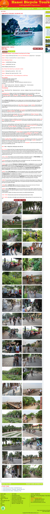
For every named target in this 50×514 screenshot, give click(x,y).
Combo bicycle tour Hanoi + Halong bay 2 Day (12, 490)
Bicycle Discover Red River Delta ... (18, 502)
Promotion (2, 504)
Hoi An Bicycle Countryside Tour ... (18, 500)
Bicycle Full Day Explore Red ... (17, 499)
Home (3, 8)
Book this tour (37, 48)
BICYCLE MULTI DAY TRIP (28, 8)
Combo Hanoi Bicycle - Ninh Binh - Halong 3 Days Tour (14, 489)
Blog (47, 8)
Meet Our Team (11, 51)
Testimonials (3, 497)
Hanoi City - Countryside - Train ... (18, 503)
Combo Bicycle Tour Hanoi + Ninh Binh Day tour (12, 487)
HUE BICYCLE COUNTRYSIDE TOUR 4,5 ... (19, 498)
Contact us (3, 505)
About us (48, 0)
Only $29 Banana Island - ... (16, 495)
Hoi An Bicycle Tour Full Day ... (17, 497)
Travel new (40, 8)
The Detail (5, 51)
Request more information (34, 484)
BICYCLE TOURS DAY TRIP (13, 8)
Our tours (3, 11)
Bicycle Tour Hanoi (9, 100)
